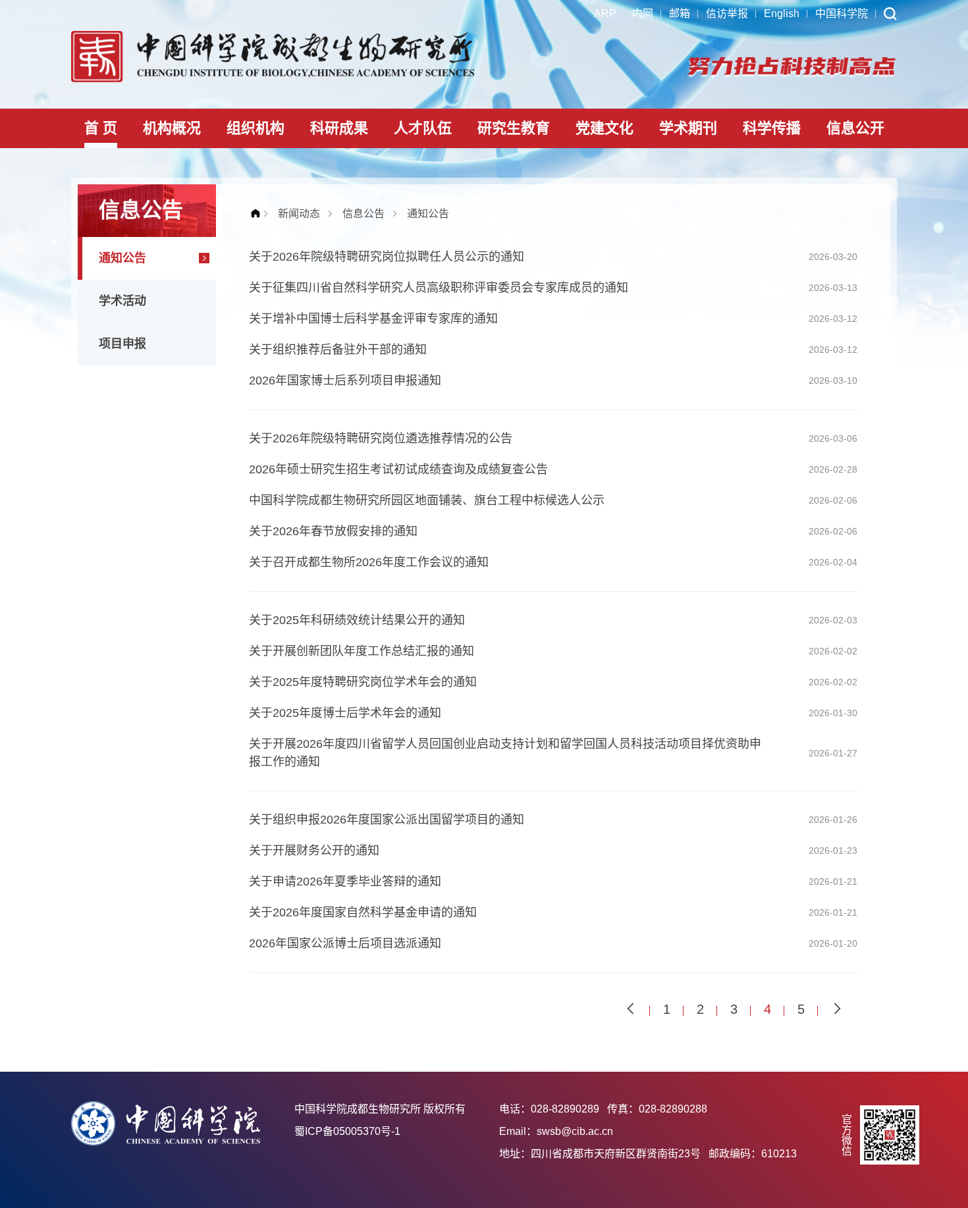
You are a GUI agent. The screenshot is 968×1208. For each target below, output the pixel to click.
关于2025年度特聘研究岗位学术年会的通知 (363, 682)
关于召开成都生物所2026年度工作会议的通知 (369, 562)
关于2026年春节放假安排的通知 (333, 531)
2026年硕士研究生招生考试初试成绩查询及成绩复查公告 (398, 469)
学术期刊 (688, 128)
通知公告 (122, 258)
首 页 (100, 128)
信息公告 (363, 213)
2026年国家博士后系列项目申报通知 (345, 380)
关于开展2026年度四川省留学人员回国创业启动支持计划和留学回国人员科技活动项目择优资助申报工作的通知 (505, 752)
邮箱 (679, 13)
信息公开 (855, 128)
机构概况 (172, 128)
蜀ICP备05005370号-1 (347, 1131)
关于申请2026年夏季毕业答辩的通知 (345, 881)
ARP (605, 13)
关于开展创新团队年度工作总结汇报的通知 (361, 651)
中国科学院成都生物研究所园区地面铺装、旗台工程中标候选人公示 (427, 500)
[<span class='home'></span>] (259, 213)
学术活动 (122, 300)
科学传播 (772, 128)
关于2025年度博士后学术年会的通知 (345, 713)
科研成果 (339, 128)
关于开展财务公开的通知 (314, 850)
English (781, 13)
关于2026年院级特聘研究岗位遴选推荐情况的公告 (380, 438)
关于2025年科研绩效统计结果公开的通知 (357, 620)
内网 (642, 13)
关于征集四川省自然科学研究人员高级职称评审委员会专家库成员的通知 (438, 287)
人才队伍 (423, 128)
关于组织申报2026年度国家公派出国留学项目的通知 (386, 819)
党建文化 (604, 128)
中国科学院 (841, 13)
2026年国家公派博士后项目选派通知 (345, 943)
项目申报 (122, 343)
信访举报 (727, 13)
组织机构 (255, 128)
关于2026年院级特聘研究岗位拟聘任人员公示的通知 (386, 256)
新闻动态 (299, 213)
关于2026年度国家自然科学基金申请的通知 (363, 912)
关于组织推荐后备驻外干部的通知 (338, 349)
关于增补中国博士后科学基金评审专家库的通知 (373, 318)
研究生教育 (513, 128)
